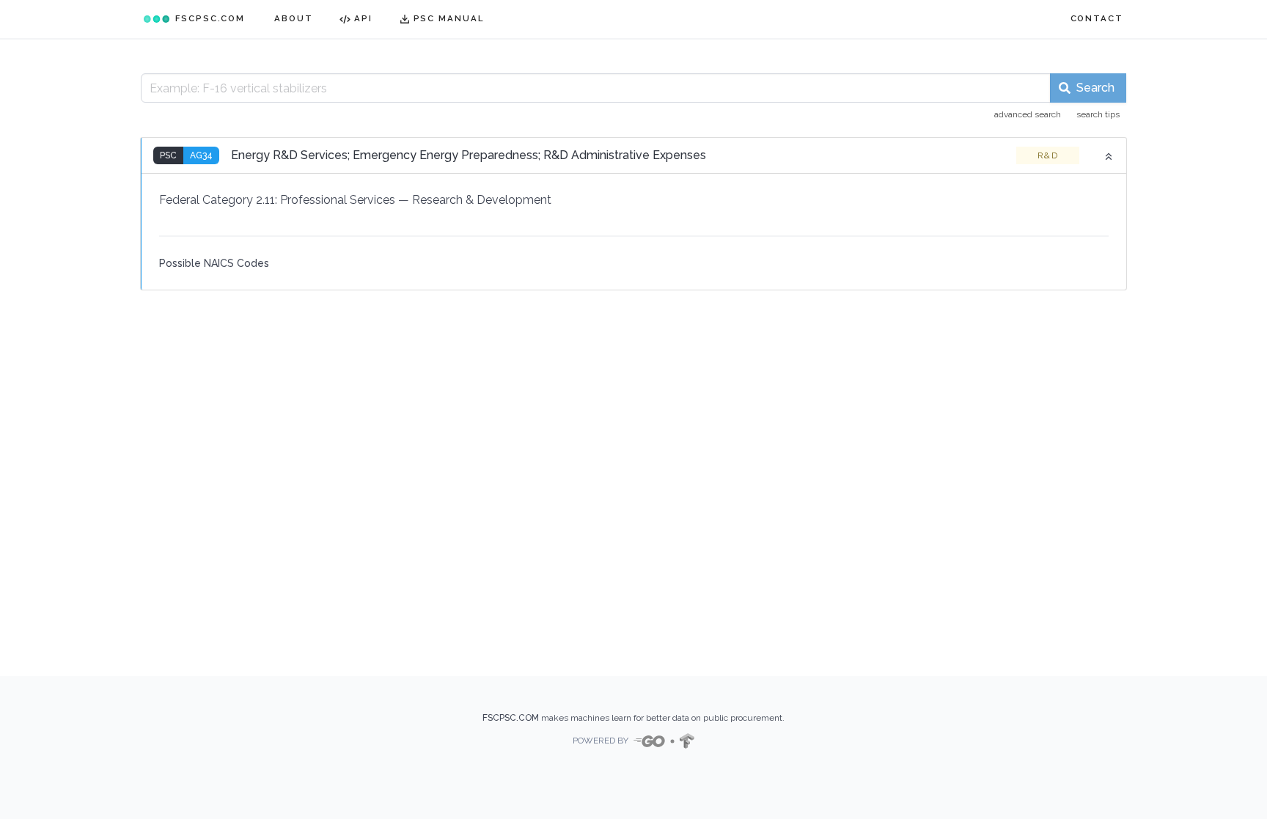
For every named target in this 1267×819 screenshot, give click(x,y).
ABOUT (293, 18)
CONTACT (1096, 18)
